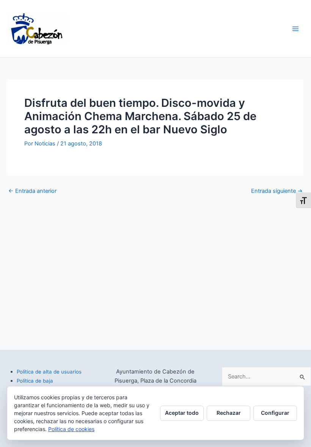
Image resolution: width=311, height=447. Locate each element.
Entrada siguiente (277, 191)
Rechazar (229, 412)
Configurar (275, 412)
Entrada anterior (32, 191)
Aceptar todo (182, 412)
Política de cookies (71, 429)
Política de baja (35, 381)
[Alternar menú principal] (295, 29)
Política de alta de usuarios (49, 372)
